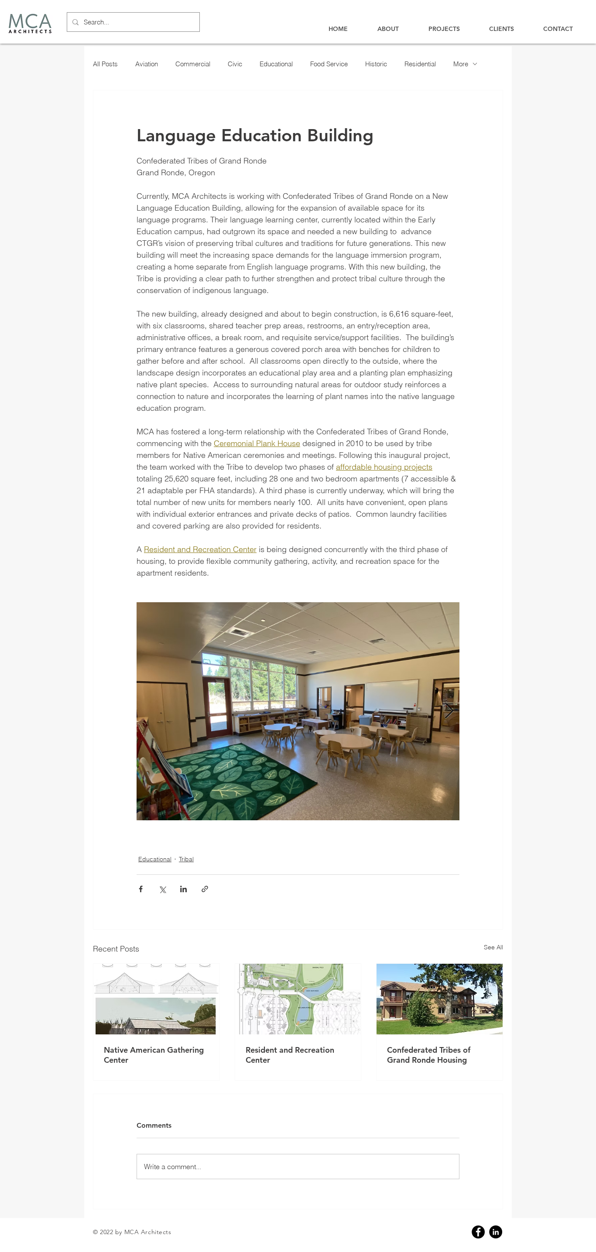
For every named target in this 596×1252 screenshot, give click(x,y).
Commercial (192, 64)
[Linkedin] (495, 1231)
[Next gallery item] (449, 711)
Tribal (186, 859)
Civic (235, 64)
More (460, 64)
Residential (420, 64)
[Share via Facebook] (141, 889)
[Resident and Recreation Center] (298, 999)
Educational (276, 64)
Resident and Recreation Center (290, 1055)
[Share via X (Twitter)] (162, 889)
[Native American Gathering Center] (156, 999)
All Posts (105, 64)
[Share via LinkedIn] (183, 889)
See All (493, 947)
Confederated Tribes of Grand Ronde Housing (428, 1055)
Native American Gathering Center (154, 1055)
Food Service (329, 64)
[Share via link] (205, 889)
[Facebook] (478, 1231)
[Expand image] (298, 711)
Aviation (146, 64)
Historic (376, 64)
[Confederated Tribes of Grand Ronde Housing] (440, 999)
